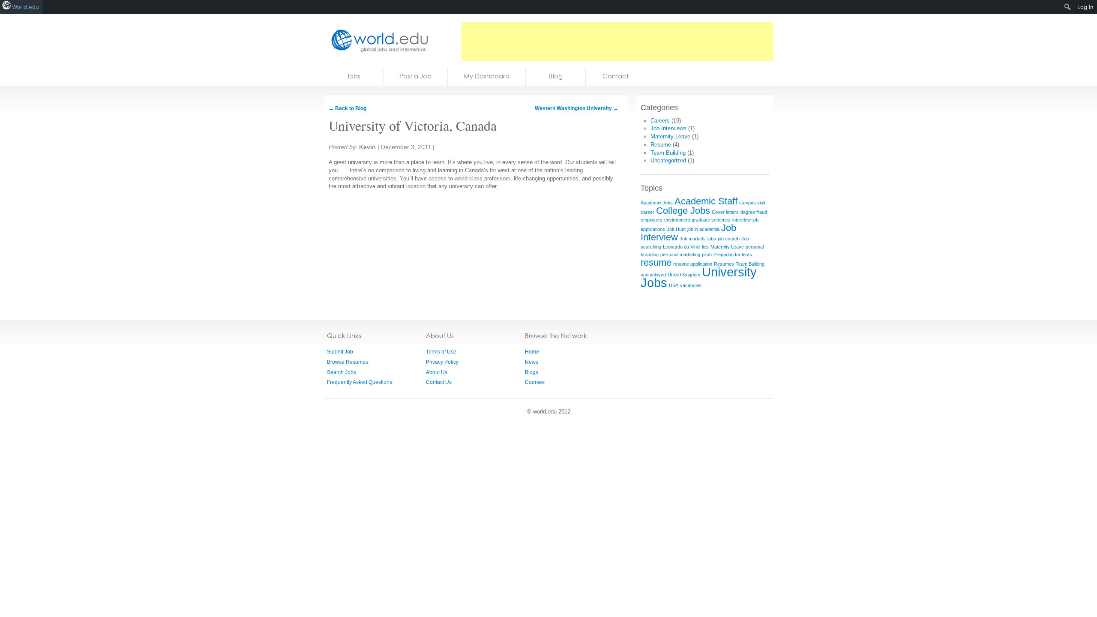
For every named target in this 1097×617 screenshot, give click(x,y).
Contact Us (439, 382)
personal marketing (680, 254)
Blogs (531, 372)
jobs (711, 238)
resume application (692, 264)
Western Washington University (576, 108)
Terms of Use (441, 352)
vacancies (690, 285)
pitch (707, 254)
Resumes (724, 264)
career (647, 212)
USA (673, 285)
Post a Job (415, 76)
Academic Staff (705, 201)
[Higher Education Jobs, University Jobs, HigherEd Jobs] (377, 40)
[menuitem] (1067, 7)
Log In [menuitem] (1085, 6)
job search (729, 238)
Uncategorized (668, 160)
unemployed (653, 274)
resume (656, 262)
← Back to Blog (347, 108)
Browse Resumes (347, 362)
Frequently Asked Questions (359, 382)
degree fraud (753, 212)
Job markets (693, 238)
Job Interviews (668, 128)
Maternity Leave (670, 136)
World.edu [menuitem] (25, 6)
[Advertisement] (617, 41)
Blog (556, 76)
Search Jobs (341, 372)
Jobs (353, 76)
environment (677, 219)
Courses (535, 382)
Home (532, 352)
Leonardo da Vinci (681, 246)
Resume (660, 144)
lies (705, 246)
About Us (436, 372)
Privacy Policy (442, 362)
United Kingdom (684, 274)
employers (651, 219)
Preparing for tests (732, 254)
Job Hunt (676, 229)
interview (741, 219)
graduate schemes (711, 219)
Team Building (668, 153)
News (531, 362)
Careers (660, 120)
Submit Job (340, 352)
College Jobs (683, 210)
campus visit (752, 202)
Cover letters (725, 212)
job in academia (703, 229)
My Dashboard (487, 76)
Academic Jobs (657, 202)
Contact (615, 76)
